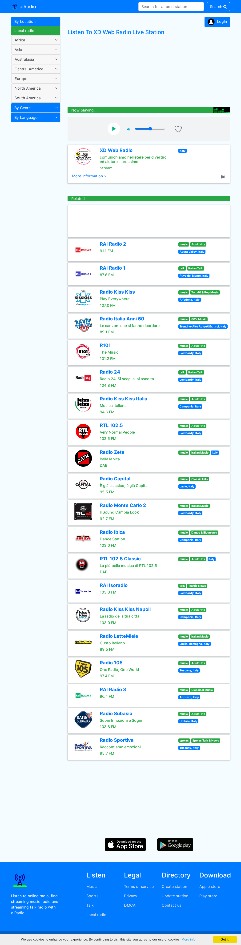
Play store (208, 895)
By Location (25, 21)
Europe (21, 78)
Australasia (24, 59)
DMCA (130, 905)
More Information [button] (88, 176)
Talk (90, 905)
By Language (25, 117)
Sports (92, 895)
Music (91, 886)
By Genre (22, 107)
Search (216, 6)
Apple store (209, 886)
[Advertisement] (34, 198)
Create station (174, 886)
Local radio (24, 30)
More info (188, 939)
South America (28, 98)
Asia (18, 49)
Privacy (130, 895)
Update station (175, 895)
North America (28, 88)
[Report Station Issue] (223, 176)
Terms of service (139, 886)
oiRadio (27, 6)
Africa (20, 40)
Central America (29, 69)
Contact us (171, 905)
